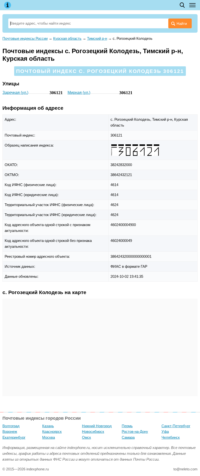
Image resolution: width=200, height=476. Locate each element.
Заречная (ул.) (15, 92)
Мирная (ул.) (79, 92)
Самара (128, 437)
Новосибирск (93, 431)
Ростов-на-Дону (135, 431)
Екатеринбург (13, 437)
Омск (86, 437)
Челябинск (170, 437)
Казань (48, 426)
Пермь (127, 426)
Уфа (165, 431)
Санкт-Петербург (175, 426)
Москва (48, 437)
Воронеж (9, 431)
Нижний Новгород (97, 426)
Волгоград (11, 426)
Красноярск (52, 431)
